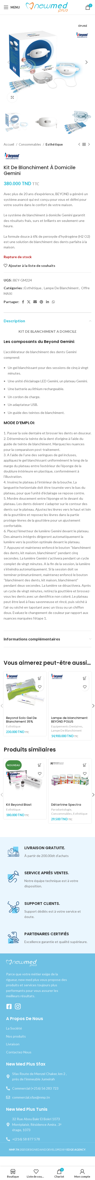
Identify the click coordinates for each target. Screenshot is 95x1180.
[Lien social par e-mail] (35, 302)
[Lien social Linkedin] (47, 302)
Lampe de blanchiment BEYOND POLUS (69, 720)
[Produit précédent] (79, 144)
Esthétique (54, 144)
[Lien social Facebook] (23, 302)
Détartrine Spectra (66, 805)
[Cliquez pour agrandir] (12, 97)
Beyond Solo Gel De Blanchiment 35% (21, 720)
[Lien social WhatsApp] (53, 302)
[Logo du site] (47, 7)
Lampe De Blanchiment (61, 288)
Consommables (30, 144)
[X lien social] (29, 302)
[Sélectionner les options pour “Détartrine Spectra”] (84, 765)
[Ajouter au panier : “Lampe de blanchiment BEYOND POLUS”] (84, 678)
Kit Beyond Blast (19, 805)
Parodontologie (61, 809)
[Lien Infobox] (47, 852)
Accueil (9, 144)
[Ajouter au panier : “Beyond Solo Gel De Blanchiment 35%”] (39, 678)
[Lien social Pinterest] (41, 302)
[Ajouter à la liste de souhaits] (39, 686)
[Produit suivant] (88, 144)
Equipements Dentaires (66, 726)
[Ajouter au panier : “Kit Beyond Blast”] (39, 765)
